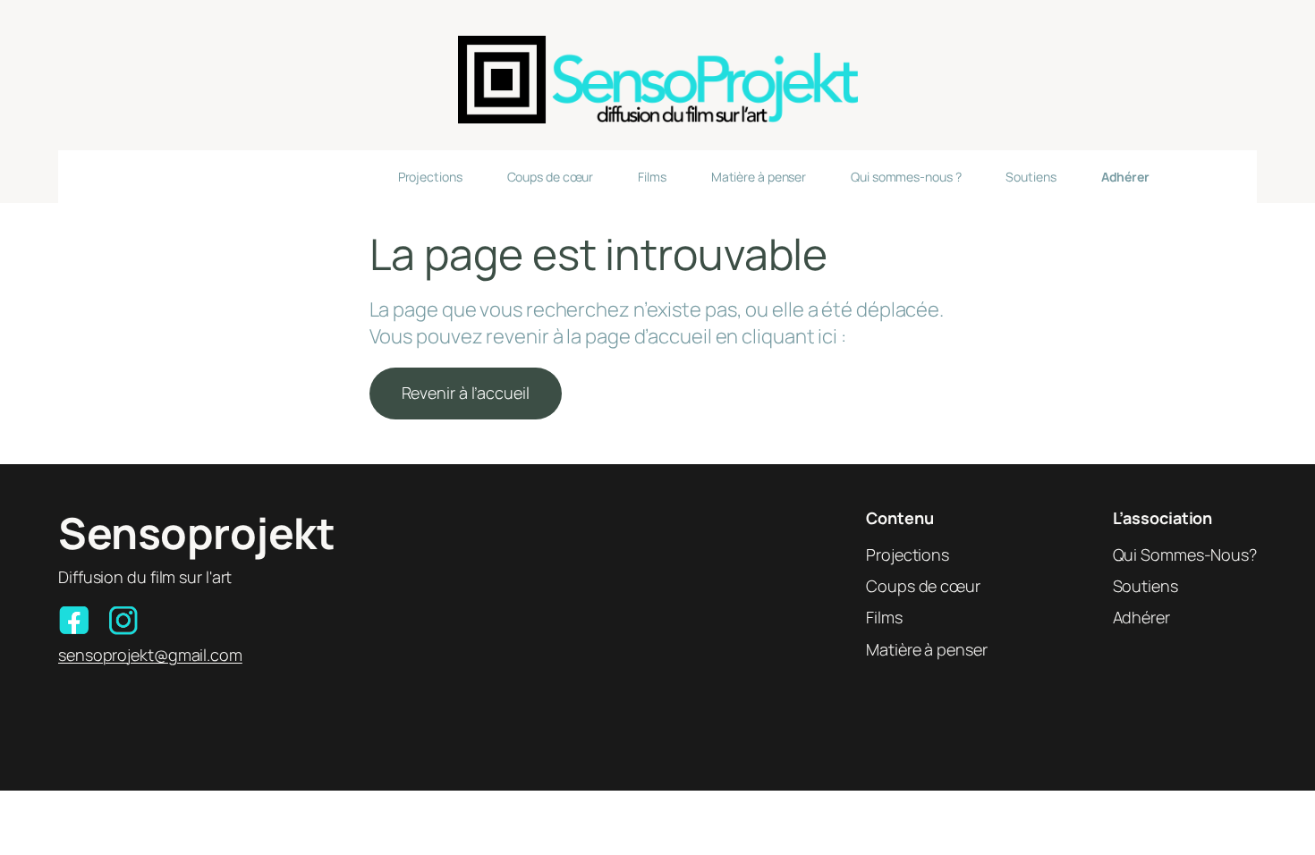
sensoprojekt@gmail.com (150, 654)
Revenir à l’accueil (466, 392)
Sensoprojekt (196, 533)
